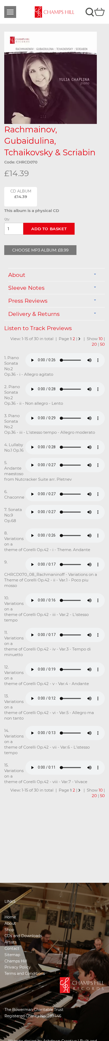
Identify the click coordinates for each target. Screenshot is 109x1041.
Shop (9, 929)
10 (101, 338)
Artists (10, 942)
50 (102, 344)
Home (10, 917)
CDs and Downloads (23, 935)
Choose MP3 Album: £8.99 (40, 250)
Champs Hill (15, 961)
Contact (11, 948)
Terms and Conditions (24, 973)
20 (94, 344)
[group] (50, 78)
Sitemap (12, 954)
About (10, 923)
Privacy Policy (17, 967)
